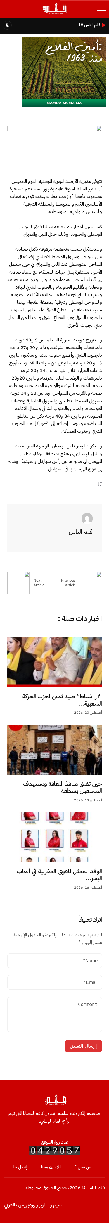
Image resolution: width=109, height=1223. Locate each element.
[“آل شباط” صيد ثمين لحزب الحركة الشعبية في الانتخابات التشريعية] (54, 662)
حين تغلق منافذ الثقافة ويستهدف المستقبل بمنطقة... (62, 787)
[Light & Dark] (7, 25)
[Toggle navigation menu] (101, 9)
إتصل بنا (20, 1167)
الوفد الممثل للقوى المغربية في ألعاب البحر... (59, 875)
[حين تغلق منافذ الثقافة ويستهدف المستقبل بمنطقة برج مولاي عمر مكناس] (54, 750)
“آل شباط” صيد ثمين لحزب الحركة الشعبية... (62, 700)
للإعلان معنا (51, 1167)
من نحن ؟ (83, 1167)
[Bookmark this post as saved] (99, 483)
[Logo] (54, 13)
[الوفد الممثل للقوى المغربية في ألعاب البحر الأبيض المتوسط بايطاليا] (54, 837)
